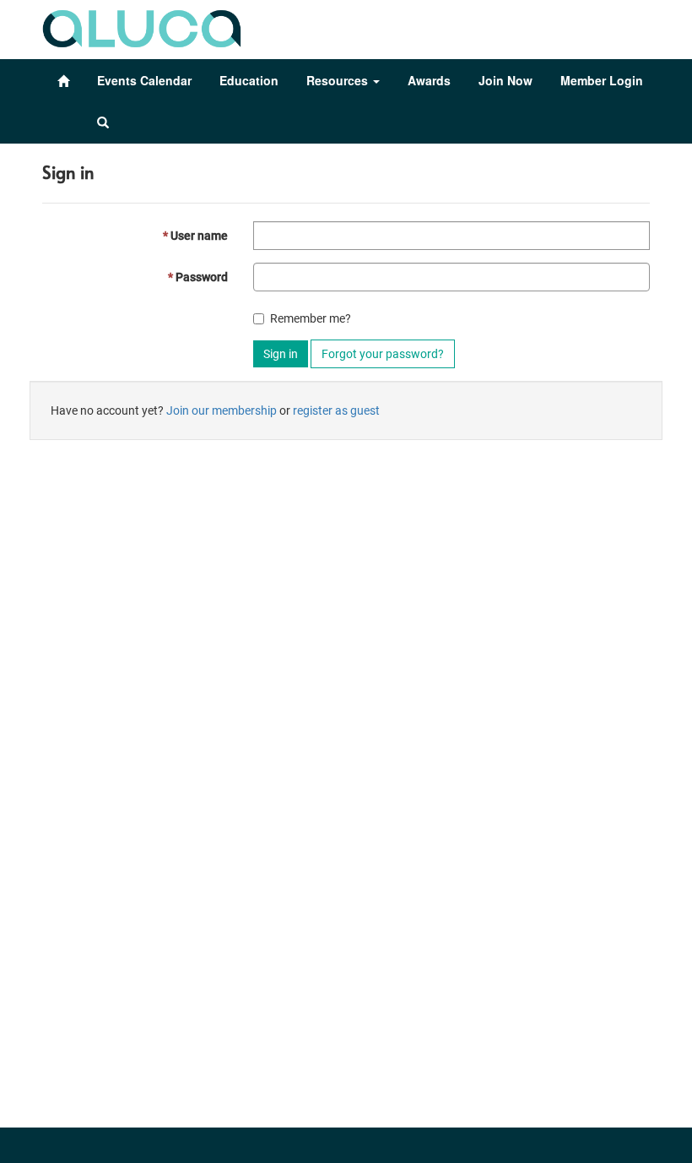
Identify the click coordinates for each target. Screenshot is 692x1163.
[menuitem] (63, 80)
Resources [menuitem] (338, 80)
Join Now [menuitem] (505, 80)
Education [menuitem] (248, 80)
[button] (103, 122)
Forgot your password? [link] (383, 354)
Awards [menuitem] (429, 80)
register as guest (336, 410)
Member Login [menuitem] (601, 80)
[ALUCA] (142, 24)
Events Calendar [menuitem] (144, 80)
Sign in (280, 354)
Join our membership (221, 410)
